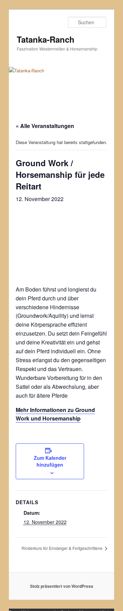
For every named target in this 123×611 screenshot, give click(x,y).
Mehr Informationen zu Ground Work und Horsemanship (55, 414)
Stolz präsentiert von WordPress (61, 586)
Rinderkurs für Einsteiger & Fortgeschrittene (63, 548)
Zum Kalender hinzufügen (50, 461)
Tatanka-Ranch (45, 39)
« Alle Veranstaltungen (45, 126)
